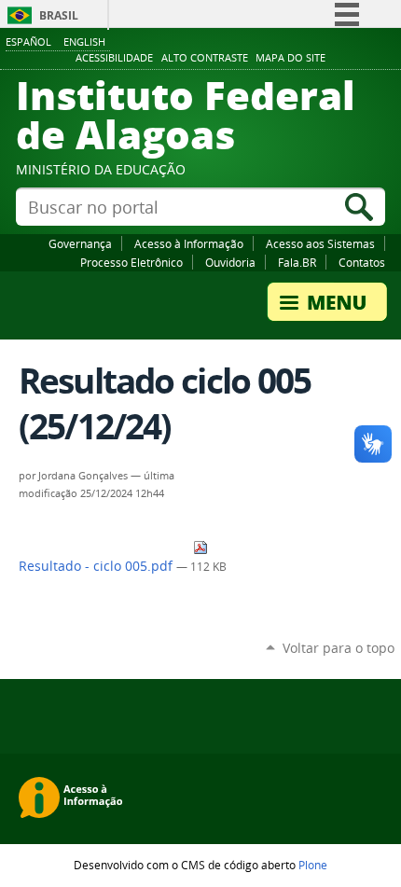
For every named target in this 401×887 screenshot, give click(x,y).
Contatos (362, 262)
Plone (312, 864)
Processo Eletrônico (131, 262)
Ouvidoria (230, 262)
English (84, 42)
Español (28, 42)
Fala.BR (297, 262)
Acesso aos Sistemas (320, 243)
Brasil (58, 15)
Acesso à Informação (188, 243)
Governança (80, 243)
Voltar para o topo (338, 648)
